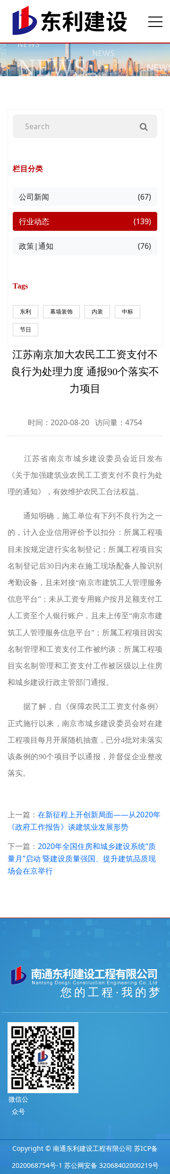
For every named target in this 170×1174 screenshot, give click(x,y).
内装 (97, 311)
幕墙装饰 (61, 311)
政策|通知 (85, 246)
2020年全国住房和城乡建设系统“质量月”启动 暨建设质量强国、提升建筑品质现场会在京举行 (82, 858)
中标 (127, 311)
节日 (25, 329)
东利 (25, 311)
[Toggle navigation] (155, 21)
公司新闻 (85, 197)
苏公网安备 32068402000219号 (111, 1165)
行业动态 (85, 221)
